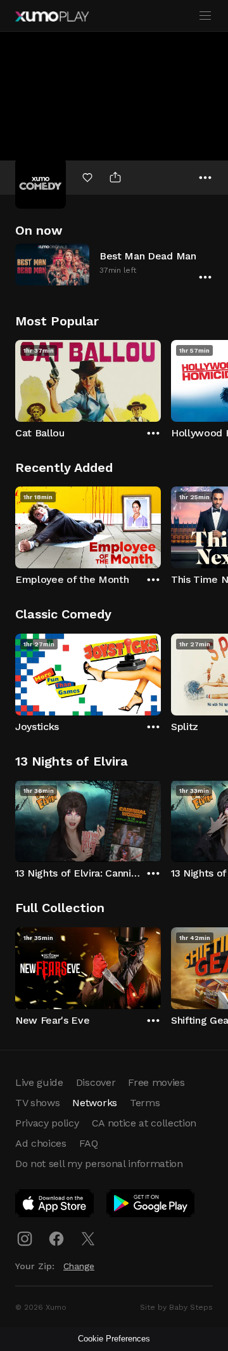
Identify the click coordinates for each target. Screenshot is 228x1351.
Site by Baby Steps (176, 1307)
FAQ (88, 1143)
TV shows (37, 1103)
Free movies (156, 1082)
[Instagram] (24, 1238)
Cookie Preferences (114, 1338)
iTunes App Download (55, 1205)
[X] (88, 1238)
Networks (94, 1103)
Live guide (39, 1082)
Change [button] (78, 1266)
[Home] (52, 16)
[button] (114, 264)
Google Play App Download (151, 1205)
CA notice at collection (144, 1123)
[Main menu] (205, 15)
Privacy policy (47, 1123)
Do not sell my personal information (99, 1164)
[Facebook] (56, 1238)
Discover (95, 1082)
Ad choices (40, 1143)
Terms (145, 1103)
